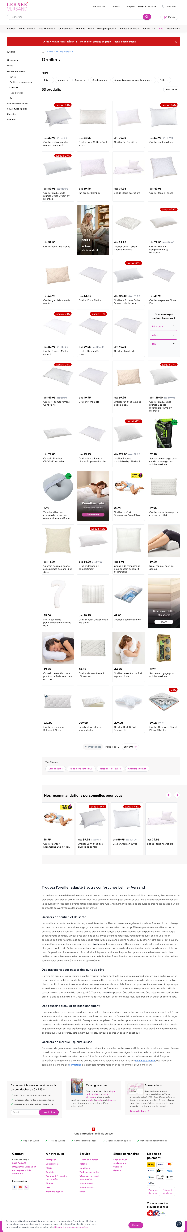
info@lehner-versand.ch (24, 1166)
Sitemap (50, 1183)
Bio (10, 98)
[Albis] (164, 331)
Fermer (135, 1225)
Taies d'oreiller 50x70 (110, 768)
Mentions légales (54, 1191)
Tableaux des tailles (89, 1172)
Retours (83, 1163)
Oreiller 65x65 (55, 768)
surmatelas (75, 1064)
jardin (90, 1100)
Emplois (131, 6)
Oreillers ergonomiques (20, 82)
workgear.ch (119, 1163)
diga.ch (117, 1170)
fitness (111, 1100)
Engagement (52, 1163)
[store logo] (17, 6)
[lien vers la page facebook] (15, 1187)
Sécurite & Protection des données (56, 1178)
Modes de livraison (89, 1159)
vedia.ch (117, 1166)
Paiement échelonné (168, 1191)
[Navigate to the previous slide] (169, 795)
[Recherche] (147, 17)
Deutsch (152, 6)
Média (49, 1168)
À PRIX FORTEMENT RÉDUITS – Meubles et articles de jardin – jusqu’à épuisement (89, 41)
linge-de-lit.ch (120, 1159)
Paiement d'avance (153, 1191)
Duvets (12, 76)
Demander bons (138, 1111)
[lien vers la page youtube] (21, 1187)
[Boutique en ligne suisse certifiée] (150, 1213)
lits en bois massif (145, 1060)
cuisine (99, 1100)
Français (142, 6)
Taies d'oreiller (16, 92)
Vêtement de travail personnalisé (89, 1178)
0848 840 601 (19, 1163)
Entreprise (51, 1159)
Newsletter (85, 1168)
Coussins (13, 87)
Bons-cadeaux (87, 1183)
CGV (48, 1187)
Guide (82, 1191)
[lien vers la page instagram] (26, 1187)
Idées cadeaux (87, 1187)
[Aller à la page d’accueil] (43, 51)
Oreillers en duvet (137, 768)
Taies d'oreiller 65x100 (81, 768)
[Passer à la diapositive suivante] (177, 795)
